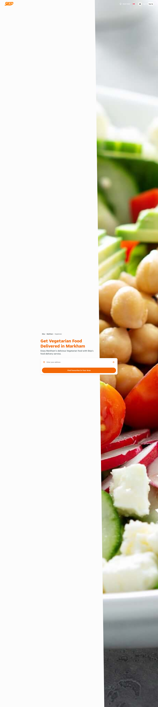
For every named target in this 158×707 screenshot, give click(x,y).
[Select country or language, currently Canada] (133, 3)
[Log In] (140, 4)
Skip (43, 334)
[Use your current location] (113, 362)
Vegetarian (58, 334)
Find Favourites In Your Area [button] (79, 370)
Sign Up (151, 4)
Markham (50, 334)
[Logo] (9, 4)
